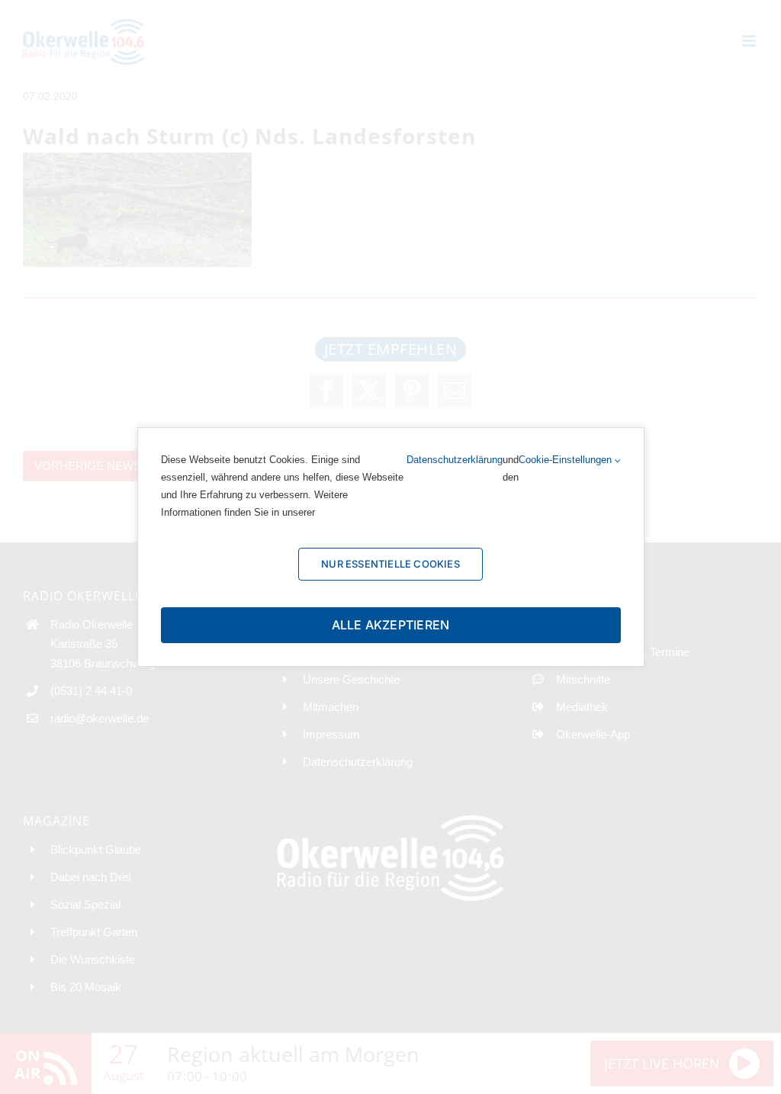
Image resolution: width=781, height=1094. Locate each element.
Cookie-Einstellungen (567, 459)
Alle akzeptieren (391, 624)
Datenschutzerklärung (455, 459)
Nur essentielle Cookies (390, 564)
